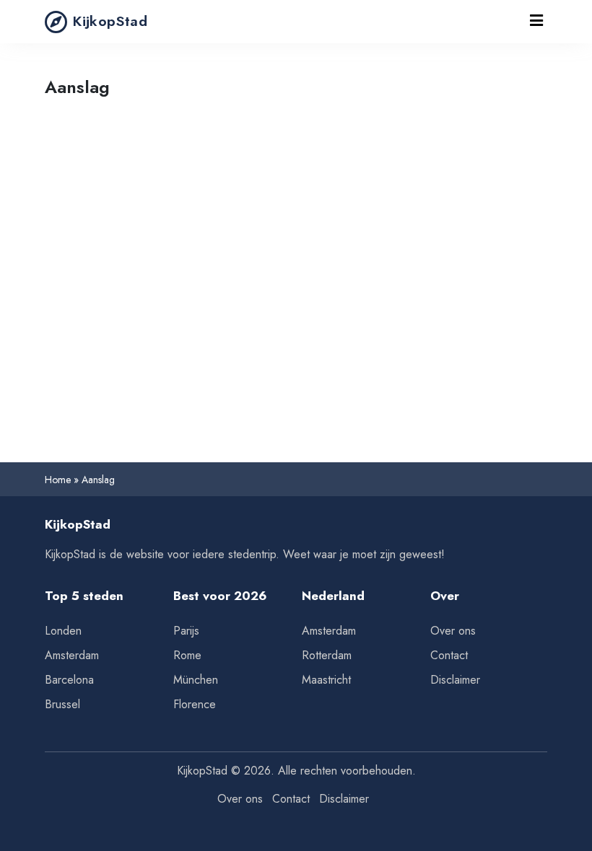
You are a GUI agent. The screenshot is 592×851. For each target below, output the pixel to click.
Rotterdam (327, 655)
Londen (63, 630)
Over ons (453, 630)
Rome (187, 655)
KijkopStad (110, 21)
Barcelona (69, 679)
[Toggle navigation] (536, 21)
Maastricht (326, 679)
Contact (449, 655)
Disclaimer (455, 679)
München (195, 679)
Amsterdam (72, 655)
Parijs (186, 630)
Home (58, 479)
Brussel (62, 704)
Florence (194, 704)
